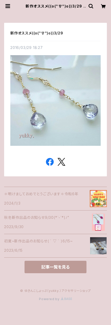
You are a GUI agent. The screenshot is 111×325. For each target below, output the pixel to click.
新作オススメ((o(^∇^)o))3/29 (36, 33)
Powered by (50, 299)
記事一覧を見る (55, 267)
